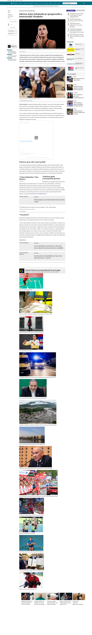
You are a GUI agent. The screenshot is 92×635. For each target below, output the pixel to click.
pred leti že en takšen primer (38, 193)
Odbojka (50, 3)
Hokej (43, 3)
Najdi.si (15, 0)
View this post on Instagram (26, 141)
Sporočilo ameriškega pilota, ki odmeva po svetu (76, 20)
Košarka (25, 3)
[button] (7, 3)
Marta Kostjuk (10, 33)
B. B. (9, 12)
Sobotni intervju (37, 6)
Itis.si (18, 0)
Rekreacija (56, 6)
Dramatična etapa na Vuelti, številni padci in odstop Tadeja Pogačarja (77, 15)
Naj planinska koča (50, 6)
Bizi (12, 0)
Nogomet (21, 3)
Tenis (47, 3)
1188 (21, 0)
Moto (59, 3)
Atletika (55, 3)
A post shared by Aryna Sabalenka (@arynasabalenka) (36, 157)
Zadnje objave (80, 10)
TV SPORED (9, 0)
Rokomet (36, 3)
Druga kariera (43, 6)
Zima (40, 3)
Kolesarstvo (31, 3)
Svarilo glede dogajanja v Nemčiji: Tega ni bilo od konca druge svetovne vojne (77, 30)
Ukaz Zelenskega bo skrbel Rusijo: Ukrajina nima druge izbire (77, 36)
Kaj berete (71, 10)
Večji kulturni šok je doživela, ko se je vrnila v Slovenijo (76, 25)
